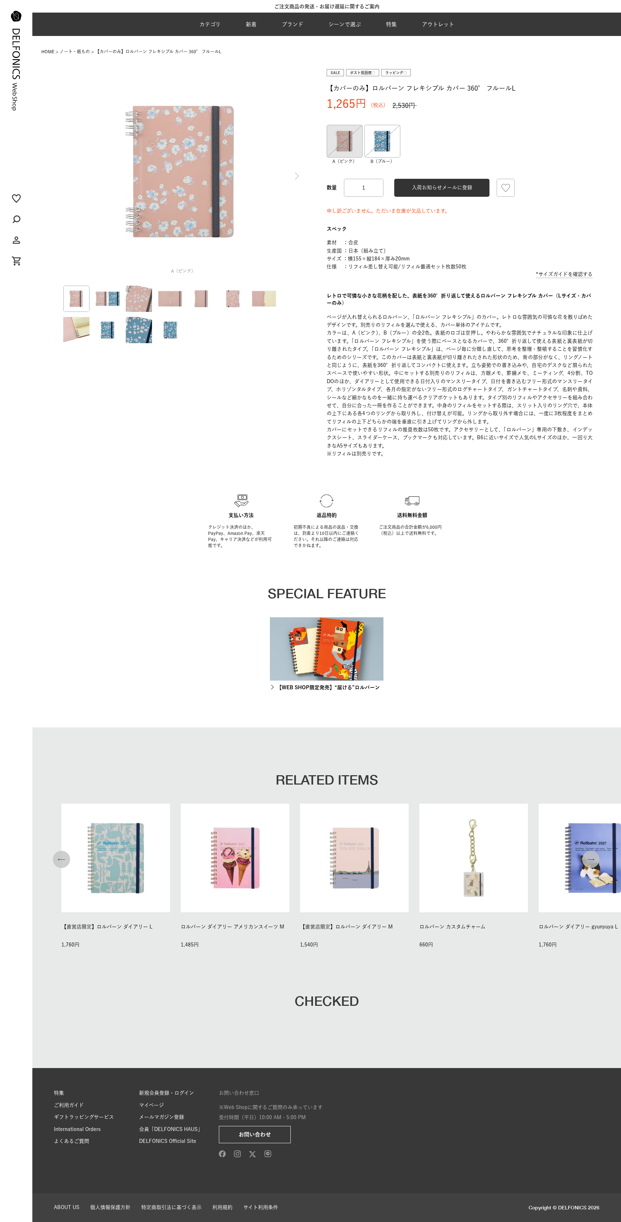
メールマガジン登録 (161, 1116)
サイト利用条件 (260, 1207)
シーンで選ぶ (344, 24)
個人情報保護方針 (110, 1207)
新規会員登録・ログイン (166, 1092)
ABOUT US (66, 1207)
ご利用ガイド (69, 1105)
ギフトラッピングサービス (84, 1116)
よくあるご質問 (71, 1141)
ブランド (292, 24)
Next (297, 176)
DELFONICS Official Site (167, 1141)
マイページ (151, 1105)
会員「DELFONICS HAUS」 (171, 1129)
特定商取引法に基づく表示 (171, 1207)
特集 (391, 24)
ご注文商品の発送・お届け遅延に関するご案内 (327, 6)
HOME (47, 51)
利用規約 (222, 1207)
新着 (251, 24)
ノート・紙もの (75, 51)
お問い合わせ (255, 1134)
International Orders (77, 1129)
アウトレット (438, 24)
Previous (69, 176)
